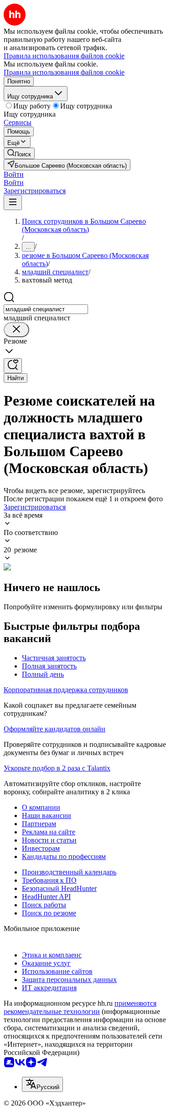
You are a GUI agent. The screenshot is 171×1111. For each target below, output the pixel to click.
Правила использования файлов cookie (64, 72)
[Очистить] (16, 329)
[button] (14, 174)
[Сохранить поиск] (13, 365)
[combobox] (46, 309)
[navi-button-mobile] (13, 202)
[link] (19, 153)
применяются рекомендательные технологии (80, 1007)
